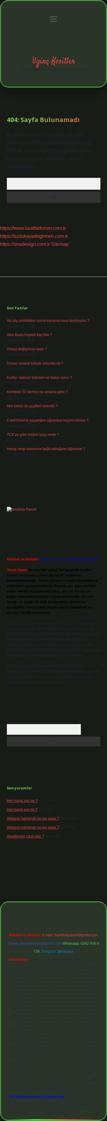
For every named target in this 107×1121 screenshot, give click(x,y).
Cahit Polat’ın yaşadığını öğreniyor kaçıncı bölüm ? (48, 420)
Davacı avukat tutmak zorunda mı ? (35, 363)
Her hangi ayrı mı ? (22, 801)
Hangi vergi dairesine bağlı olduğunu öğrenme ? (46, 449)
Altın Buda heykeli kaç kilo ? (29, 335)
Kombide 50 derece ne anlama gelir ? (37, 392)
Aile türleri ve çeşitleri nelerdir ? (32, 406)
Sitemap (60, 244)
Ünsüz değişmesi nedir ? (27, 349)
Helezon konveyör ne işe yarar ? (33, 818)
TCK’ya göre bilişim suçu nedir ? (33, 435)
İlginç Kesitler (53, 61)
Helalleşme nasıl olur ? (25, 836)
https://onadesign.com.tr (25, 244)
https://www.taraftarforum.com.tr (33, 228)
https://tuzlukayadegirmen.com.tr (34, 236)
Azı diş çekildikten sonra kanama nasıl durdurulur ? (48, 321)
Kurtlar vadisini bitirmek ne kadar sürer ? (39, 378)
